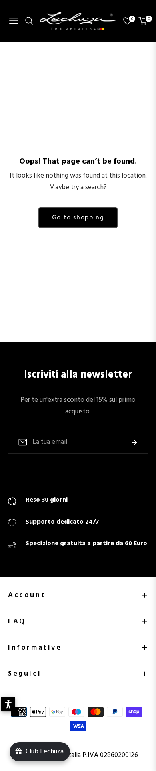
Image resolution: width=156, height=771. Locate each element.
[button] (8, 704)
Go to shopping (78, 217)
